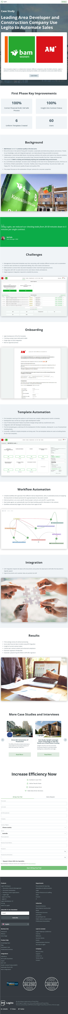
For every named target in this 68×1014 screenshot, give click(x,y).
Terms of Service (31, 863)
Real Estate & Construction (43, 908)
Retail (37, 910)
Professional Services (42, 912)
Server (2, 830)
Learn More (34, 75)
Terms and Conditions (35, 1003)
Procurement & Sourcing (42, 886)
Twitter (22, 1009)
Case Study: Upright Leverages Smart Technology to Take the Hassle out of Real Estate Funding (48, 741)
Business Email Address (6, 842)
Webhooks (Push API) (7, 967)
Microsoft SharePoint (7, 958)
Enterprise (4, 931)
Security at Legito (40, 944)
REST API (3, 963)
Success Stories (40, 938)
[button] (2, 740)
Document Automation (9, 890)
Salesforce (4, 956)
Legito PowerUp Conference (43, 931)
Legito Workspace (6, 886)
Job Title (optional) (5, 813)
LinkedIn (5, 1009)
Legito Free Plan (6, 897)
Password (3, 848)
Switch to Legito (5, 905)
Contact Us (39, 956)
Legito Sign (6, 894)
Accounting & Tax (40, 917)
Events (37, 940)
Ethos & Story (39, 951)
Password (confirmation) (6, 854)
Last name (3, 807)
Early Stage (4, 936)
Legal (37, 890)
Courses (38, 934)
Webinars (38, 936)
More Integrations (6, 969)
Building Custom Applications (11, 892)
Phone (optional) (5, 836)
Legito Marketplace (6, 901)
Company (3, 819)
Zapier (3, 961)
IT (36, 899)
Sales (37, 894)
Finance (38, 897)
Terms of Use (39, 958)
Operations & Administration (44, 888)
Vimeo (14, 1009)
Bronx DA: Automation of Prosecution (19, 740)
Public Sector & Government (43, 919)
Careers (38, 960)
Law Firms (38, 914)
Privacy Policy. (45, 1003)
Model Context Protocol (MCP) (9, 965)
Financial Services (41, 906)
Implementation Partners (43, 942)
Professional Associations (43, 921)
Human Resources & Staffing (44, 892)
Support (38, 954)
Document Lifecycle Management (12, 888)
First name (3, 801)
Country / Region (5, 824)
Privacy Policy (35, 1001)
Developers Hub (5, 947)
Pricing (3, 903)
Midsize (3, 934)
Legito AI (4, 899)
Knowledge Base (5, 943)
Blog (2, 945)
